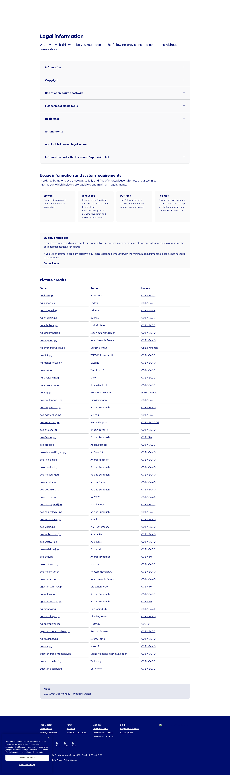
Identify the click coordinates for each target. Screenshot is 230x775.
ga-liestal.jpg (47, 295)
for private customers (129, 728)
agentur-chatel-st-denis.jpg (55, 631)
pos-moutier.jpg (49, 467)
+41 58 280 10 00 (95, 755)
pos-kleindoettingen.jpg (53, 452)
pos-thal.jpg (46, 556)
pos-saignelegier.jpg (51, 512)
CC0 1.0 (145, 624)
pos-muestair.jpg (49, 474)
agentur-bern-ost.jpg (51, 586)
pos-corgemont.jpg (50, 407)
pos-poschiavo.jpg (50, 489)
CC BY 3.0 (146, 437)
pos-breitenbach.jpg (51, 400)
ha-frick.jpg (46, 355)
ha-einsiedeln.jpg (49, 377)
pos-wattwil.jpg (48, 541)
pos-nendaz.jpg (48, 482)
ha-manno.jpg (48, 609)
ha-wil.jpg (45, 392)
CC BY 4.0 (146, 556)
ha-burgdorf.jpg (48, 340)
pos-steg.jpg (47, 444)
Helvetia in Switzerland (103, 732)
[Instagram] (58, 745)
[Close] (49, 738)
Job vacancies (46, 728)
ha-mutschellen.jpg (50, 661)
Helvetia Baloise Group (103, 736)
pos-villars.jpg (47, 527)
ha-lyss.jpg (46, 370)
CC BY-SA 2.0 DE (150, 422)
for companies (126, 732)
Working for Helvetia (49, 732)
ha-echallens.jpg (49, 325)
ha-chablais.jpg (48, 318)
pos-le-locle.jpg (48, 459)
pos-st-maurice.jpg (50, 519)
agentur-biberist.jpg (51, 668)
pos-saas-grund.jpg (51, 504)
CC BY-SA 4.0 (148, 333)
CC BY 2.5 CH (148, 310)
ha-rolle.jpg (46, 646)
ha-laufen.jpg (47, 594)
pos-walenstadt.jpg (50, 534)
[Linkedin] (66, 745)
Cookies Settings (27, 765)
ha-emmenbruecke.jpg (52, 347)
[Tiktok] (74, 748)
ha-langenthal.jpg (50, 333)
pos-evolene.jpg (49, 430)
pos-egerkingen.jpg (50, 415)
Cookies (73, 760)
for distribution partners (77, 732)
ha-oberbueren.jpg (50, 624)
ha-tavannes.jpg (49, 639)
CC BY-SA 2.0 (148, 377)
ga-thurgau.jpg (48, 310)
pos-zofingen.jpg (49, 564)
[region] (27, 753)
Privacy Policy (63, 760)
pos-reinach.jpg (48, 497)
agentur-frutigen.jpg (51, 601)
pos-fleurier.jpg (48, 437)
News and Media (100, 728)
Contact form (51, 263)
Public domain (149, 392)
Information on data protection (32, 752)
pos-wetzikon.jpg (49, 549)
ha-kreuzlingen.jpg (50, 616)
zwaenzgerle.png (49, 385)
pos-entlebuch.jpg (50, 422)
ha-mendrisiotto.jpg (51, 362)
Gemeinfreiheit (149, 347)
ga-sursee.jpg (47, 303)
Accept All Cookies (27, 758)
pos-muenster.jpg (49, 571)
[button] (115, 67)
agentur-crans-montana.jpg (55, 653)
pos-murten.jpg (48, 579)
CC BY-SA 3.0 (148, 295)
